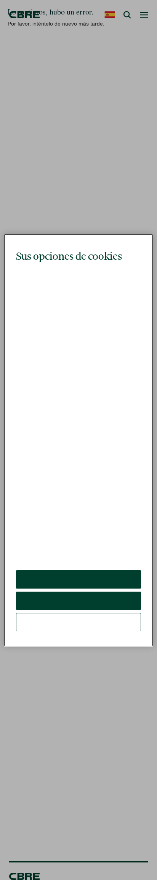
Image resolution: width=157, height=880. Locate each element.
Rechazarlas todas (78, 583)
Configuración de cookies (78, 604)
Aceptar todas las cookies (78, 562)
